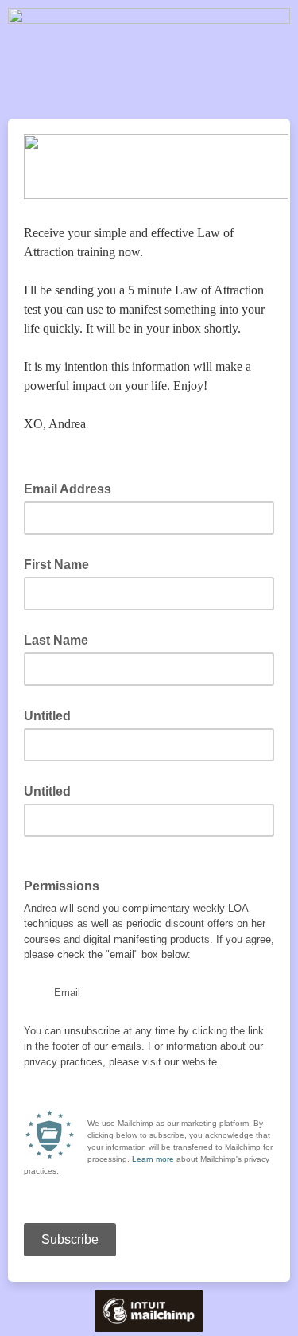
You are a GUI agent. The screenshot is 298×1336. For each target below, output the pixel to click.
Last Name (56, 640)
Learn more (153, 1159)
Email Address (72, 488)
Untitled (47, 716)
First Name (56, 564)
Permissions (66, 885)
